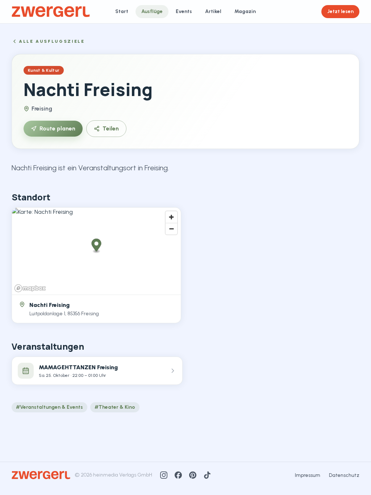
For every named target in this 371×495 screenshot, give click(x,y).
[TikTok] (207, 475)
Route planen (57, 128)
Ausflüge (152, 11)
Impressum (307, 475)
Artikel (213, 11)
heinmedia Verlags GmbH (122, 475)
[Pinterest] (192, 475)
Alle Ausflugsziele (52, 41)
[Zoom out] (171, 228)
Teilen (111, 128)
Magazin (245, 11)
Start (121, 11)
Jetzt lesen (340, 11)
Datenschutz (344, 475)
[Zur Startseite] (51, 11)
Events (184, 11)
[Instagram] (163, 475)
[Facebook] (178, 475)
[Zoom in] (171, 217)
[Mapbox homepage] (30, 288)
